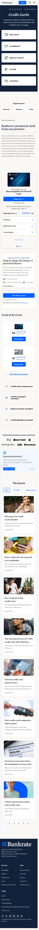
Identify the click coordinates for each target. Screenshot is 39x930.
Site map (23, 874)
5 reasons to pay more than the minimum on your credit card (18, 764)
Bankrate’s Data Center (9, 885)
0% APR (17, 490)
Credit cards (5, 877)
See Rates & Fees (19, 240)
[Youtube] (18, 916)
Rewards (6, 109)
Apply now (18, 199)
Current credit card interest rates (14, 681)
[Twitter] (6, 916)
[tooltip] (26, 208)
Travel (31, 109)
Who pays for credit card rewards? (14, 518)
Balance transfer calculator (22, 409)
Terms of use (5, 910)
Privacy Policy (24, 302)
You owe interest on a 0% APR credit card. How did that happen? (19, 642)
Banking (4, 874)
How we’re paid (25, 870)
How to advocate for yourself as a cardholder (18, 559)
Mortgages (5, 870)
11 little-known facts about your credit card (17, 803)
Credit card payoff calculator (18, 398)
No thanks (31, 469)
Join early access (19, 295)
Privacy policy (6, 899)
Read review (18, 339)
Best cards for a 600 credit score (14, 599)
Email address (8, 286)
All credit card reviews (19, 374)
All (6, 490)
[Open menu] (34, 3)
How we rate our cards (15, 9)
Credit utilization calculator (22, 420)
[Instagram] (10, 916)
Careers (22, 877)
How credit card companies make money (18, 722)
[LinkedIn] (14, 916)
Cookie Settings (6, 903)
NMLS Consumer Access (9, 852)
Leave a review (9, 469)
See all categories (8, 120)
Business (19, 109)
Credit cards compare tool (21, 386)
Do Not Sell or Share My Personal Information (15, 907)
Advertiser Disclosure (30, 9)
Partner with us (24, 885)
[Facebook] (3, 916)
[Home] (8, 3)
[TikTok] (21, 916)
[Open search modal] (30, 3)
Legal (3, 896)
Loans (3, 881)
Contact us (23, 881)
